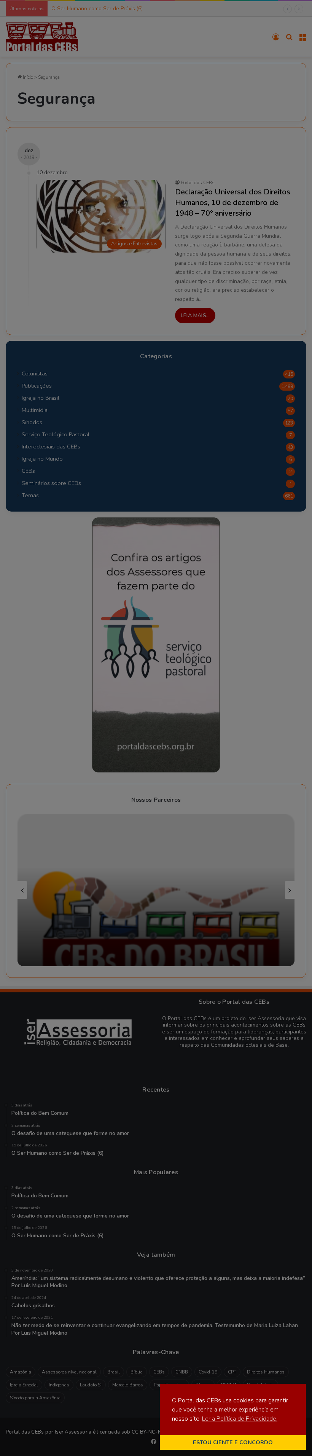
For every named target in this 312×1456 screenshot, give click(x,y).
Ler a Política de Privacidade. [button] (239, 1419)
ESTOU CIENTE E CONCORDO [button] (233, 1442)
